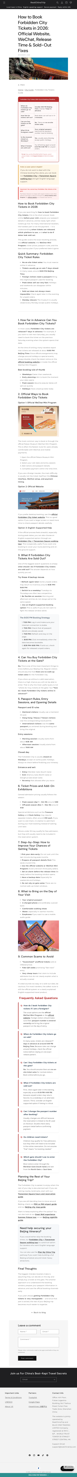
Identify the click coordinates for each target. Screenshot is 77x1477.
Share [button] (22, 85)
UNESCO (8, 1402)
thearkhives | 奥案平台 (38, 1406)
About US (9, 1406)
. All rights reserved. (45, 1472)
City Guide (29, 90)
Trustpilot (33, 1397)
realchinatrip (34, 1472)
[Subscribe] (54, 1379)
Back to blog (40, 1312)
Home (20, 90)
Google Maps (34, 1402)
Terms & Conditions (13, 1397)
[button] (38, 1475)
